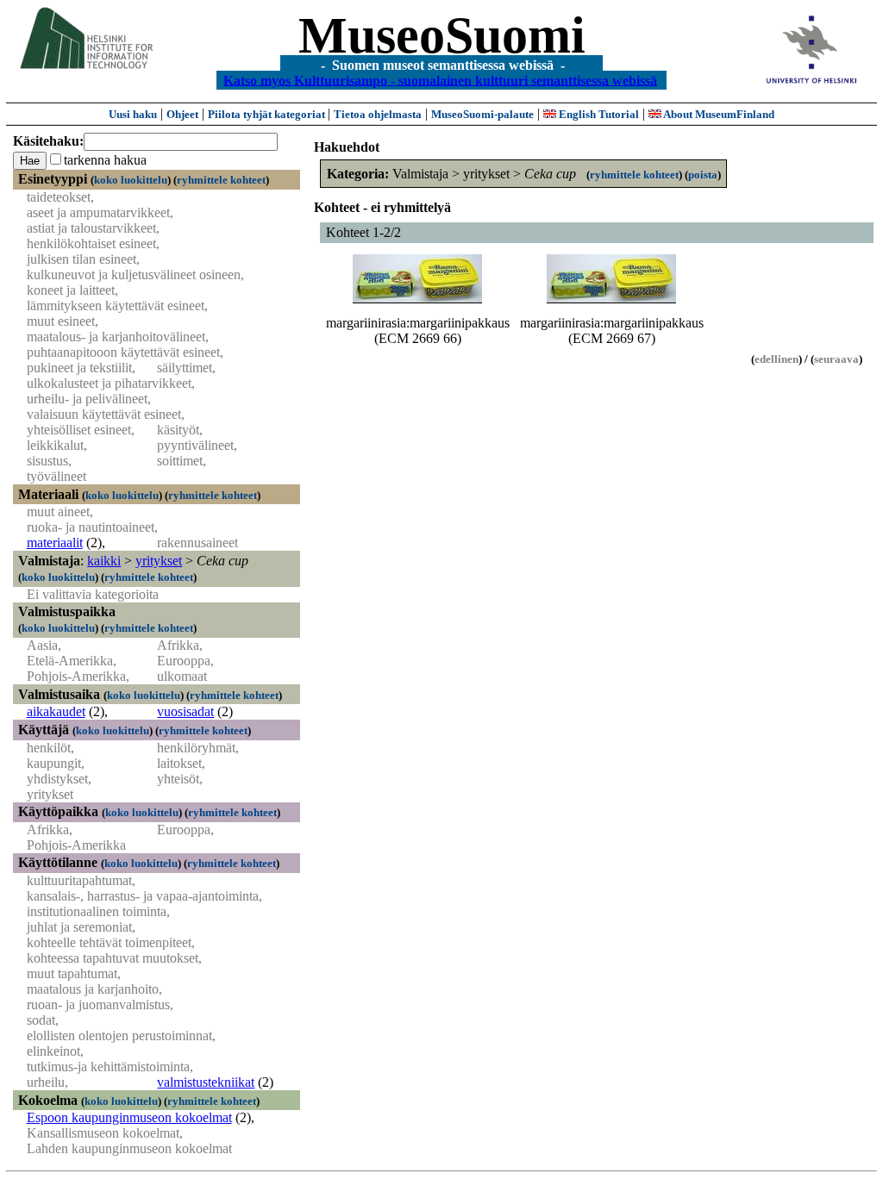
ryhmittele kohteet (221, 179)
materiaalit (55, 542)
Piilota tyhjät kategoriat (268, 114)
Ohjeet (182, 114)
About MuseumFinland (717, 114)
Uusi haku (133, 114)
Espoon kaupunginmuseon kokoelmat (129, 1117)
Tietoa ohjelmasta (378, 114)
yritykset (158, 560)
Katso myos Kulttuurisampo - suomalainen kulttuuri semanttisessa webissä (440, 79)
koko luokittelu (130, 179)
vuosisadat (185, 711)
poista (702, 174)
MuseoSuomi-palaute (482, 114)
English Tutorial (597, 114)
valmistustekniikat (205, 1082)
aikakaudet (56, 711)
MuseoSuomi (442, 35)
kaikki (104, 560)
